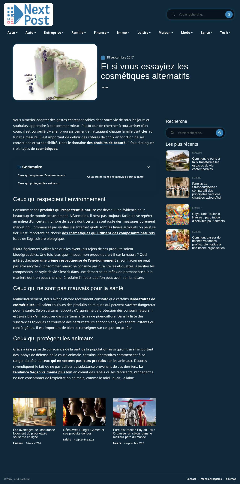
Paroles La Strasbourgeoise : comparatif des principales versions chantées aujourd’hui (206, 191)
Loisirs (67, 439)
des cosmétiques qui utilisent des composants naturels (108, 233)
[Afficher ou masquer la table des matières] (96, 167)
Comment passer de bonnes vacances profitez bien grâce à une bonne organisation (208, 243)
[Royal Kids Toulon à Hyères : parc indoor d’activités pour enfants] (177, 214)
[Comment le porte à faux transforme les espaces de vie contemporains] (177, 160)
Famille (197, 208)
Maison (197, 152)
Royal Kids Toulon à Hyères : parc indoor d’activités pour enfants (208, 217)
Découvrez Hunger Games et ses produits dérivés (83, 431)
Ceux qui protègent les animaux (38, 183)
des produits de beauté (106, 142)
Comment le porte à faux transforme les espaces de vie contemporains (206, 164)
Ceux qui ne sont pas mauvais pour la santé (115, 176)
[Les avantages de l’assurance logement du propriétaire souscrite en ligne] (34, 412)
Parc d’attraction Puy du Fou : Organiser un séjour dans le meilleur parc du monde (134, 433)
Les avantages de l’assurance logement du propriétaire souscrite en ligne (34, 433)
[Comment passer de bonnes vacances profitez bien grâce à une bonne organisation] (177, 239)
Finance (18, 443)
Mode (105, 87)
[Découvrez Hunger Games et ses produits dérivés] (84, 412)
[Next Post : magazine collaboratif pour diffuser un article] (28, 14)
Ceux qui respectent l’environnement (41, 175)
